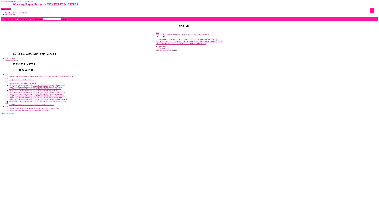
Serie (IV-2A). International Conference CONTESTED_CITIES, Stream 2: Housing (35, 89)
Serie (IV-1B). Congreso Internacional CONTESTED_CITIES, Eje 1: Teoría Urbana (35, 87)
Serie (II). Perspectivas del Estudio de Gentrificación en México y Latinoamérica (34, 108)
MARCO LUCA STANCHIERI (166, 50)
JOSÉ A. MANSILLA (163, 48)
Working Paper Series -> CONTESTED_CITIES (45, 4)
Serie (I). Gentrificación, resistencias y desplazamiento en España (29, 110)
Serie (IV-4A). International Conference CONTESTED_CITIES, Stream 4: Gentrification (37, 96)
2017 (6, 78)
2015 (6, 103)
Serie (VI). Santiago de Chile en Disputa (21, 80)
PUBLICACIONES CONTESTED (16, 13)
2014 (6, 106)
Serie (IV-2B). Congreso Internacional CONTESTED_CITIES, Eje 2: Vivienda (34, 90)
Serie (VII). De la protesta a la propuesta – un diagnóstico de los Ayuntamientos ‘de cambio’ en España (41, 76)
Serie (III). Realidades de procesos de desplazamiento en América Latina (31, 105)
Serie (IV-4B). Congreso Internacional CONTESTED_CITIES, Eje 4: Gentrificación (182, 34)
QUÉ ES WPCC (10, 58)
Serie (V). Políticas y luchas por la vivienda (22, 83)
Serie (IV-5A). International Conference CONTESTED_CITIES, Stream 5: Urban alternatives (38, 99)
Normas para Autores (11, 60)
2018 (6, 74)
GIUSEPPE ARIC (162, 46)
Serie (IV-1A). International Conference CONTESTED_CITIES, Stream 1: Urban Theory (37, 85)
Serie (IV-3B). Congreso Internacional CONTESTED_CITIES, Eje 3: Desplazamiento (36, 94)
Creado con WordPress (8, 113)
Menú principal (6, 9)
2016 (157, 33)
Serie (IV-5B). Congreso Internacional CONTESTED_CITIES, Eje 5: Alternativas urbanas (37, 101)
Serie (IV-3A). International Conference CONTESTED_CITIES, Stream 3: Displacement (37, 92)
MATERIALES (10, 14)
